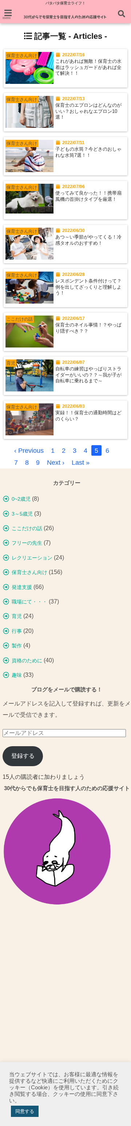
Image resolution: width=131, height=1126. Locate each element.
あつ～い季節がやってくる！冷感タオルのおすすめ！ (88, 240)
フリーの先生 (27, 543)
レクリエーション (32, 558)
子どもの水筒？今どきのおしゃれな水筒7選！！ (88, 152)
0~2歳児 (21, 499)
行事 (17, 631)
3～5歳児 (22, 514)
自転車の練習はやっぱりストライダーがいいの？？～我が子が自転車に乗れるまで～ (88, 374)
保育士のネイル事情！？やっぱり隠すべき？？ (88, 327)
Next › (55, 462)
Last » (81, 462)
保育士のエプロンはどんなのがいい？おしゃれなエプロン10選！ (88, 111)
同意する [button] (24, 1111)
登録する (23, 756)
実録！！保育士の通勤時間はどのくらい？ (88, 415)
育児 (17, 616)
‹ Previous (29, 450)
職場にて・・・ (29, 602)
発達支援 (22, 587)
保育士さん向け (29, 572)
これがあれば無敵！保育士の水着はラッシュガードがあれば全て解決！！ (88, 67)
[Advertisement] (65, 995)
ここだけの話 (27, 528)
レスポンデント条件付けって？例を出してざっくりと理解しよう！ (88, 287)
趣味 (17, 675)
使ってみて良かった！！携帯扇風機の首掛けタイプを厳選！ (88, 196)
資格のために (27, 660)
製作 (17, 646)
